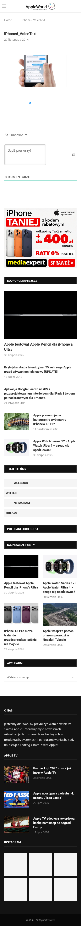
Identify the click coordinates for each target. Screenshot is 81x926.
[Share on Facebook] (38, 103)
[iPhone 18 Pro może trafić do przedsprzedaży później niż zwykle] (21, 614)
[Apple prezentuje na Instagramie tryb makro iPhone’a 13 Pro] (16, 421)
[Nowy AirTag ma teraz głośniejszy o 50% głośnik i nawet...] (65, 889)
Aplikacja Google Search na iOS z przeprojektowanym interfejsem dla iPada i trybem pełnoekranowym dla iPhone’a (39, 393)
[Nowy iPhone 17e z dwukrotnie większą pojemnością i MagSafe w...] (40, 889)
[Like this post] (33, 103)
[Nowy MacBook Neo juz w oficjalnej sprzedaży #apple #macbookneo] (65, 864)
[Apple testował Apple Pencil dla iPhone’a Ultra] (40, 315)
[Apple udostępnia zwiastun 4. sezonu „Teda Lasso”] (16, 799)
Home (8, 20)
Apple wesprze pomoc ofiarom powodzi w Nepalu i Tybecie (58, 635)
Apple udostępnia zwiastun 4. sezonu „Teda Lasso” (53, 796)
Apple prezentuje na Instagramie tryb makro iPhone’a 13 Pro (49, 419)
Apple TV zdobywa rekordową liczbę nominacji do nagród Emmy (54, 823)
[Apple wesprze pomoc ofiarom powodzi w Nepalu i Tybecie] (60, 614)
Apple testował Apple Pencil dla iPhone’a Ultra (38, 347)
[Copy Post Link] (43, 103)
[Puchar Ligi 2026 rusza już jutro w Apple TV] (16, 774)
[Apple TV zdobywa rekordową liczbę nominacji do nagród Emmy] (16, 824)
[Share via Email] (49, 103)
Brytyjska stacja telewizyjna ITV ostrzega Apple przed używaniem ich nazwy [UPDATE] (37, 370)
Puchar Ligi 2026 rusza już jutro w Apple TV (52, 770)
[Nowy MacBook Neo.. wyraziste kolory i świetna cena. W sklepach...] (15, 889)
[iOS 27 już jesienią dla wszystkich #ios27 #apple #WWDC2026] (40, 864)
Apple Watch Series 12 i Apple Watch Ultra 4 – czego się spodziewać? (54, 445)
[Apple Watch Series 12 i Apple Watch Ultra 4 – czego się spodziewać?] (16, 447)
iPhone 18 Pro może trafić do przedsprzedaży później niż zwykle (20, 637)
